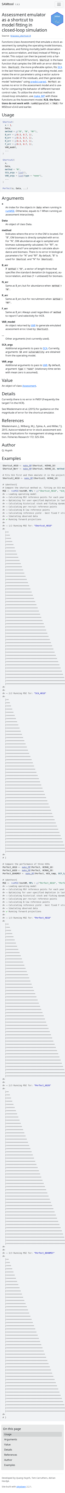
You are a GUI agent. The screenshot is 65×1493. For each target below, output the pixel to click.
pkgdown (21, 1486)
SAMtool (8, 4)
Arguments (10, 1439)
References (10, 1454)
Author (8, 1460)
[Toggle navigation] (59, 4)
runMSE (10, 211)
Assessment (29, 385)
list (20, 172)
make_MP (39, 96)
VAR (33, 325)
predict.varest (38, 81)
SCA (60, 67)
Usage (7, 1434)
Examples (9, 1465)
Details (8, 1449)
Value (7, 1444)
